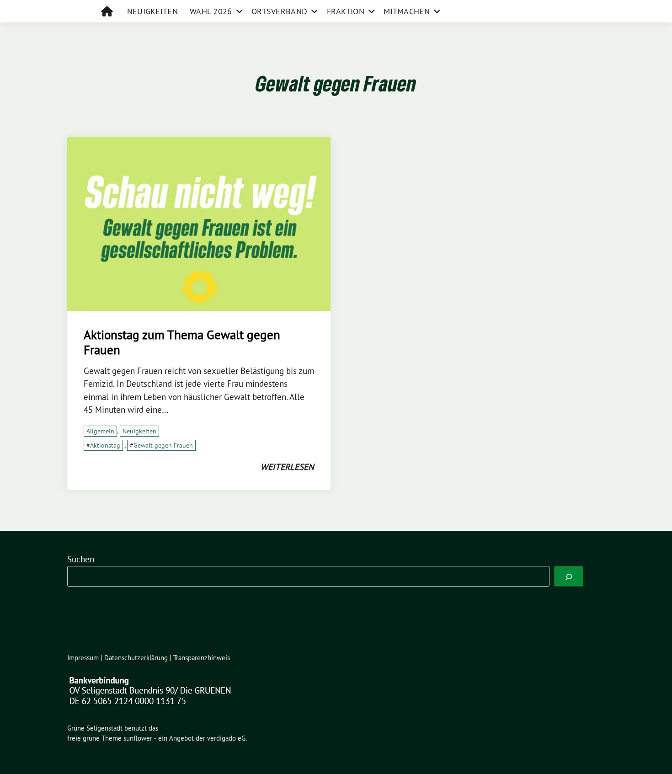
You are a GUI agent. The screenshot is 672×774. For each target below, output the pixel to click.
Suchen (80, 559)
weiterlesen (287, 466)
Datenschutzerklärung (136, 657)
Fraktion (345, 11)
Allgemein (100, 431)
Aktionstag (105, 445)
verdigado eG (226, 738)
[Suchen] (568, 576)
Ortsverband (279, 11)
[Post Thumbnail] (199, 223)
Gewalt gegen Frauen (163, 445)
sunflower (137, 738)
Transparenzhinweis (201, 657)
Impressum (83, 657)
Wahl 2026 (211, 11)
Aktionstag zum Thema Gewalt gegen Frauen (182, 342)
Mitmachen (407, 11)
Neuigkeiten (152, 11)
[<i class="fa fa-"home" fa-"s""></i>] (108, 11)
